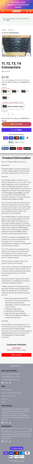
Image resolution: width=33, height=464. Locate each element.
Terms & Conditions (9, 396)
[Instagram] (6, 383)
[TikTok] (10, 383)
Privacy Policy (7, 390)
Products (11, 30)
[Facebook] (3, 383)
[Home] (16, 11)
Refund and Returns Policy (11, 393)
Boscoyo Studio (19, 461)
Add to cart (16, 124)
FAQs (3, 402)
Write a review (17, 355)
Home (4, 30)
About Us (5, 399)
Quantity (5, 111)
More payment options (16, 134)
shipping (11, 80)
